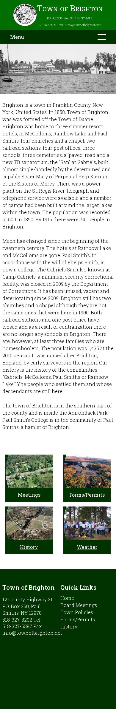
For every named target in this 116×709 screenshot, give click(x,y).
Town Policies (76, 612)
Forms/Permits (87, 495)
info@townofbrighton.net (32, 633)
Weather (87, 547)
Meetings (29, 495)
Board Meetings (78, 605)
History (29, 547)
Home (67, 598)
